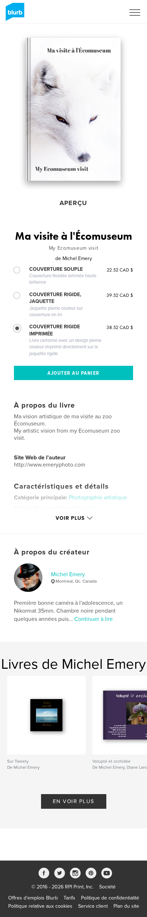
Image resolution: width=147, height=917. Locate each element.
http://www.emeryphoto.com (49, 464)
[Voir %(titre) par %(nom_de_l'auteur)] (73, 109)
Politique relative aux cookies (40, 906)
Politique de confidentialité (110, 898)
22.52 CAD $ (120, 269)
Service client (93, 906)
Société (107, 887)
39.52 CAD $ (119, 295)
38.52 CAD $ (119, 327)
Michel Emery (68, 574)
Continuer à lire (93, 619)
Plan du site (126, 906)
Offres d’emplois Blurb (33, 898)
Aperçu (73, 203)
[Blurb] (14, 14)
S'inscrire (106, 12)
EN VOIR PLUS (74, 801)
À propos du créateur (52, 552)
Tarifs (69, 898)
